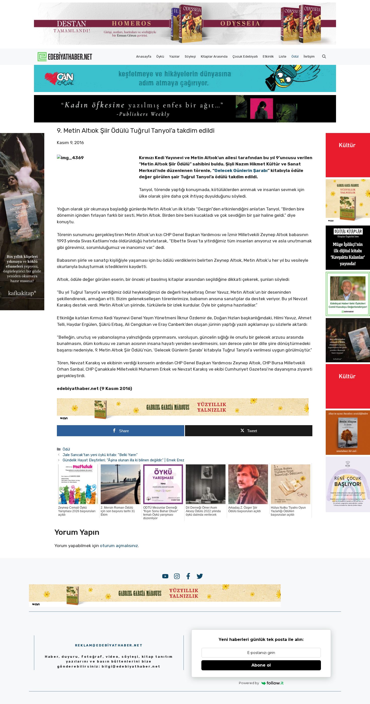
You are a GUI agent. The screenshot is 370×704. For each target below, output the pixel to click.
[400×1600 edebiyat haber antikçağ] (22, 309)
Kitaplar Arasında (214, 56)
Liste (282, 56)
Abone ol (261, 665)
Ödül (295, 56)
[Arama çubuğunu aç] (324, 56)
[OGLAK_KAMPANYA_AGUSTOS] (348, 175)
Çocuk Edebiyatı (245, 56)
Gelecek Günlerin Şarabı (241, 170)
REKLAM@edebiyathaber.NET (109, 645)
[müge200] (348, 268)
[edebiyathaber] (185, 120)
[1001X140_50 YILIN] (185, 44)
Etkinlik (268, 56)
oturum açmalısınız (119, 545)
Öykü (160, 56)
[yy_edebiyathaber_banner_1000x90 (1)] (183, 419)
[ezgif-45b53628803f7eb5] (185, 90)
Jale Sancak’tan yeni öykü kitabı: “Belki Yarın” (100, 455)
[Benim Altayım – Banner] (348, 453)
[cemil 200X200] (348, 314)
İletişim (309, 56)
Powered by (249, 683)
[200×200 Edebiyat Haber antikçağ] (348, 360)
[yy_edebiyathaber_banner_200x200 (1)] (348, 222)
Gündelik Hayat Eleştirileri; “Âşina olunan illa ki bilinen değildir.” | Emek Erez (123, 460)
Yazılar (174, 56)
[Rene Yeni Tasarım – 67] (348, 510)
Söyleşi (190, 56)
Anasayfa (143, 56)
